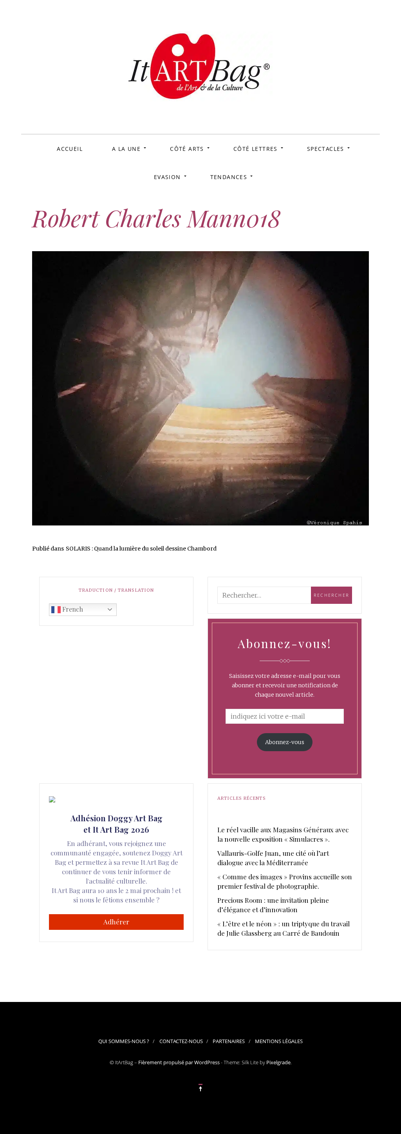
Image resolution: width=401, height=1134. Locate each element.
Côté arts (187, 148)
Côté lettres (255, 148)
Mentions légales (279, 1041)
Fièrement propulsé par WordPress (179, 1062)
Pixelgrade (278, 1062)
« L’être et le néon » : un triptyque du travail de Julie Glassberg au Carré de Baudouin (283, 928)
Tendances (228, 177)
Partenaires (229, 1041)
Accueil (70, 148)
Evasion (167, 177)
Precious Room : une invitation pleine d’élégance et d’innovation (273, 905)
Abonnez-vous (284, 742)
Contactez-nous (181, 1041)
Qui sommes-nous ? (123, 1041)
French (72, 609)
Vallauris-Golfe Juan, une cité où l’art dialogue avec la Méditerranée (273, 858)
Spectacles (325, 148)
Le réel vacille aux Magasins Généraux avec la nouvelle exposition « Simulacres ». (283, 834)
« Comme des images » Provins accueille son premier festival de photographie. (284, 881)
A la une (126, 148)
